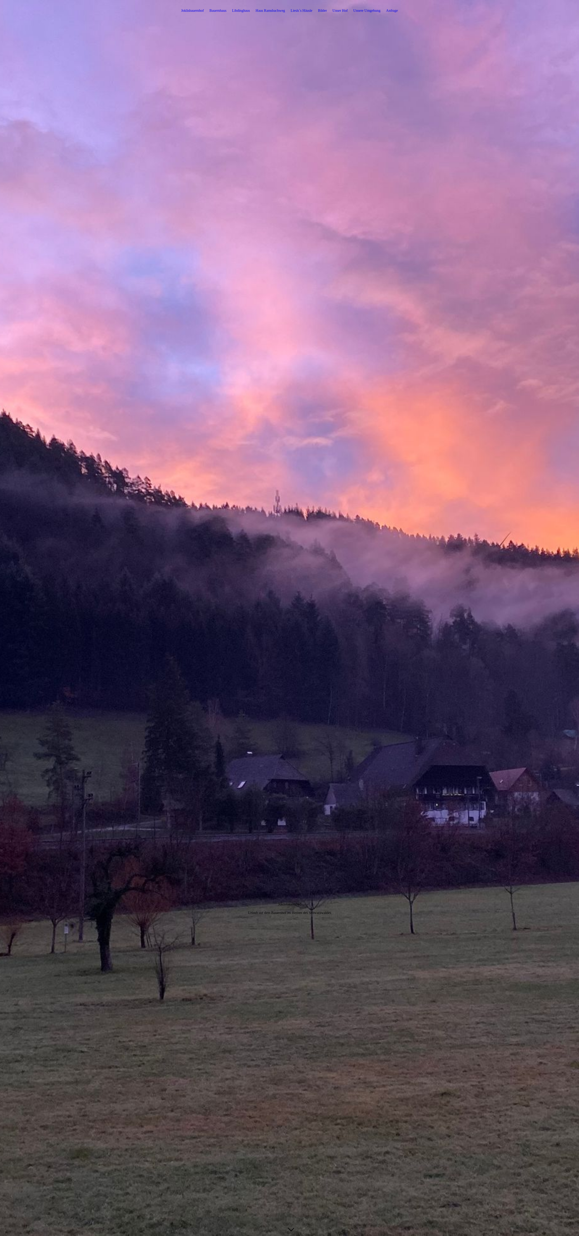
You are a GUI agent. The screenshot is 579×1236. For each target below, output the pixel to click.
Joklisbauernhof (192, 10)
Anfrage (392, 10)
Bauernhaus (217, 10)
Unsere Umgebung (366, 10)
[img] (289, 618)
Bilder (322, 10)
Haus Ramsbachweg (270, 10)
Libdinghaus (241, 10)
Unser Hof (340, 10)
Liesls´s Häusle (301, 10)
